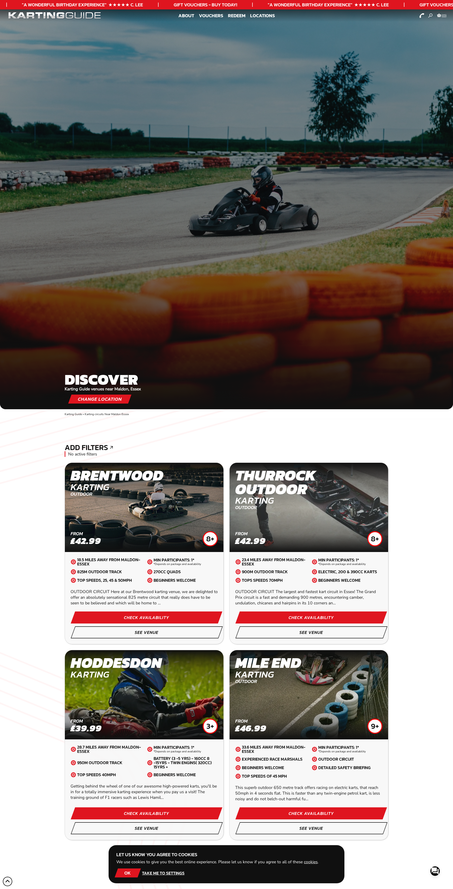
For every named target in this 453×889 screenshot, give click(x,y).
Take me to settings (163, 873)
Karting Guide (73, 414)
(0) (444, 15)
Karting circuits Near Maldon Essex (107, 414)
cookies (311, 862)
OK (127, 872)
